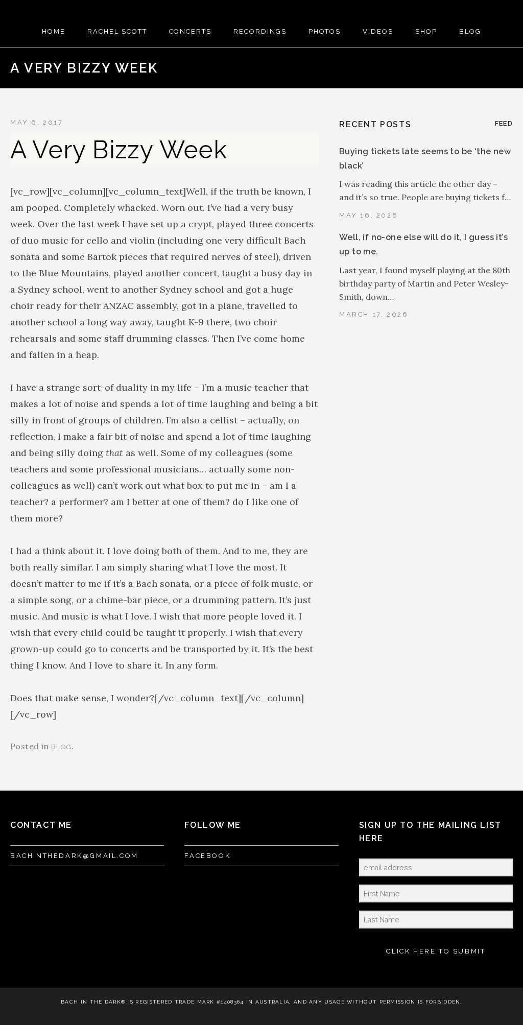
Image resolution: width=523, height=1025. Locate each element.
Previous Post (469, 68)
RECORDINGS (260, 31)
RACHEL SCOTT (117, 31)
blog (61, 747)
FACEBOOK (207, 856)
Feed (504, 123)
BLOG (470, 31)
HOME (53, 31)
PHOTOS (324, 31)
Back (486, 68)
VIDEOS (378, 31)
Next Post (502, 68)
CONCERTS (190, 31)
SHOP (426, 31)
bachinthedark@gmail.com (74, 856)
